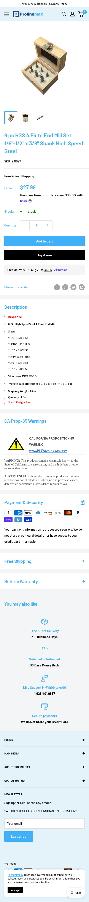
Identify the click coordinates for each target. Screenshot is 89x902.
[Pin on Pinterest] (65, 287)
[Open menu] (6, 14)
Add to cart (44, 241)
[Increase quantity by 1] (47, 225)
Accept (15, 890)
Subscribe (18, 836)
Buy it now (44, 255)
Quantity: (10, 225)
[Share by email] (82, 287)
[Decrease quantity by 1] (24, 225)
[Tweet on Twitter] (73, 287)
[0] (81, 14)
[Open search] (64, 14)
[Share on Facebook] (57, 287)
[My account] (72, 14)
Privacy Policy (15, 874)
